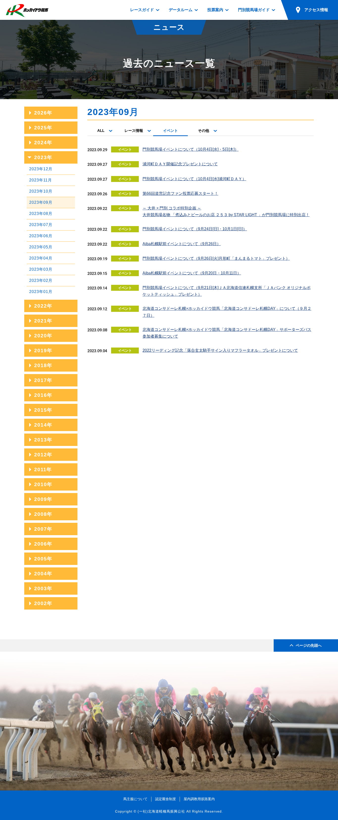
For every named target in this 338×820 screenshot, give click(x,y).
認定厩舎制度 (165, 799)
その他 (203, 130)
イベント (170, 130)
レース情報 (133, 130)
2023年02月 (40, 280)
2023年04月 (40, 258)
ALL (100, 130)
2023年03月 (40, 269)
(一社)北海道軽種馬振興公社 (161, 811)
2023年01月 (40, 292)
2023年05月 (40, 247)
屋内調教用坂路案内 (199, 799)
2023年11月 (40, 180)
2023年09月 (40, 202)
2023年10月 (40, 191)
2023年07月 (40, 225)
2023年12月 (40, 169)
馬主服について (135, 799)
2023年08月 (40, 213)
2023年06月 (40, 236)
